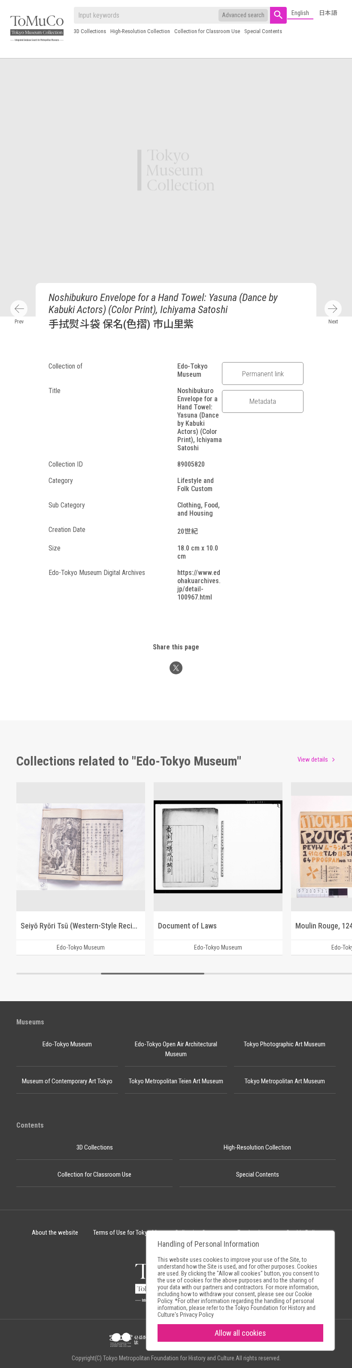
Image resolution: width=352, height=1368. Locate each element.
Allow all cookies (240, 1332)
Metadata (262, 401)
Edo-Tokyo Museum (67, 1044)
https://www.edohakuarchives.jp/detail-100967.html (199, 585)
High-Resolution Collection (140, 31)
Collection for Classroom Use (207, 31)
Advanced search (243, 15)
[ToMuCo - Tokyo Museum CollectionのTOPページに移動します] (37, 29)
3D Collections (90, 31)
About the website (55, 1232)
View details (312, 759)
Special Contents (263, 31)
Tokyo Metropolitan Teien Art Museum (176, 1081)
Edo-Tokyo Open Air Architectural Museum (176, 1049)
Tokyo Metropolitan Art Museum (285, 1081)
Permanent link (263, 373)
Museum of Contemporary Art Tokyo (67, 1081)
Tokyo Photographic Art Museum (284, 1044)
